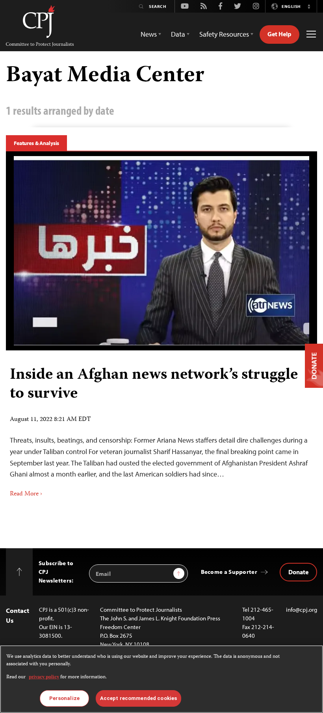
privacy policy (44, 677)
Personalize (64, 698)
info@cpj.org (301, 609)
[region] (161, 679)
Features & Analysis (36, 143)
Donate (298, 572)
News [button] (149, 34)
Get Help (279, 34)
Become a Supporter (229, 571)
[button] (309, 6)
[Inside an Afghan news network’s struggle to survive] (161, 250)
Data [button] (178, 34)
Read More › (26, 494)
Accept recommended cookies (138, 698)
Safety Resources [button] (224, 34)
